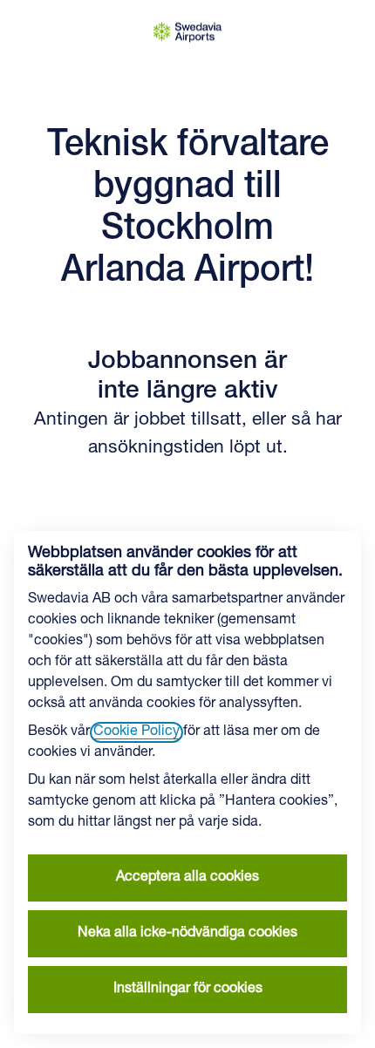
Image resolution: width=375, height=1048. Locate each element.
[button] (343, 34)
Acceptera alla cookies (187, 878)
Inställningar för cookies (187, 990)
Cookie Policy (136, 732)
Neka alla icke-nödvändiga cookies (187, 934)
